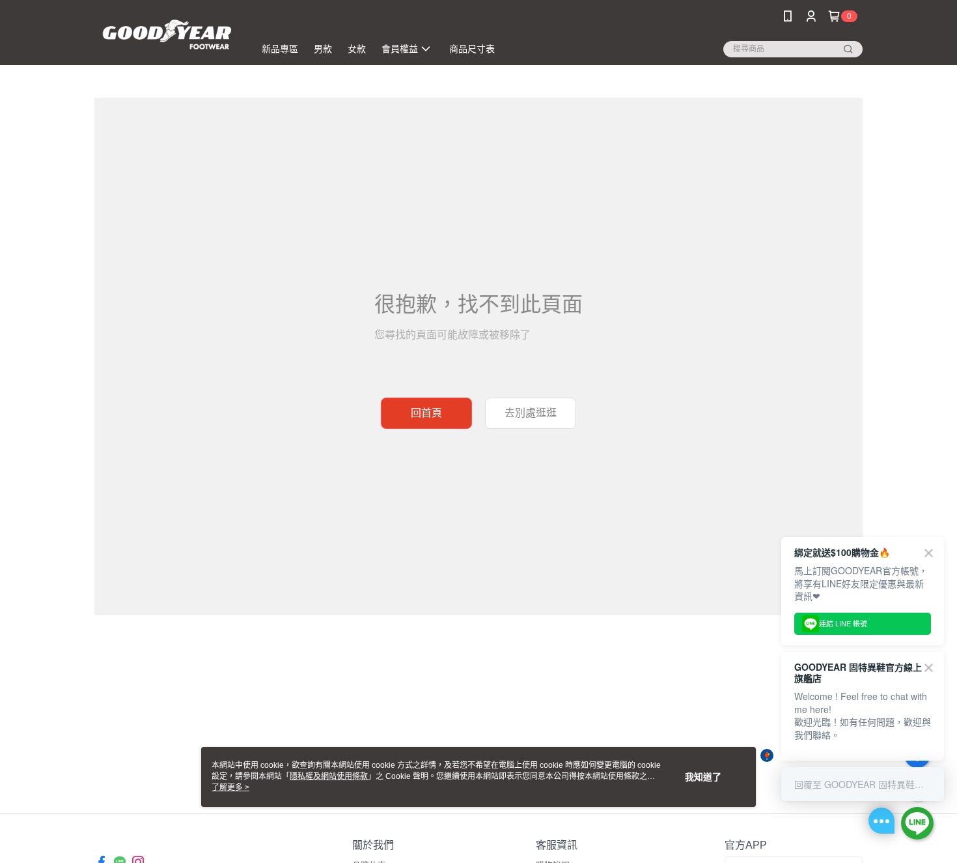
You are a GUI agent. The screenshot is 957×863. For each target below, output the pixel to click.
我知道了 (703, 777)
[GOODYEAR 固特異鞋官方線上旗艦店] (166, 34)
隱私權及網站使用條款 (329, 776)
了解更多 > (230, 787)
